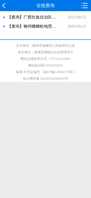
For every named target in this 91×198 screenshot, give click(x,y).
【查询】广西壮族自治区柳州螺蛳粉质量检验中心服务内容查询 (32, 17)
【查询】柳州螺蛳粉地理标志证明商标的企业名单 (32, 26)
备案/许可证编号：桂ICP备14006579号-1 (45, 72)
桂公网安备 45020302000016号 (45, 78)
